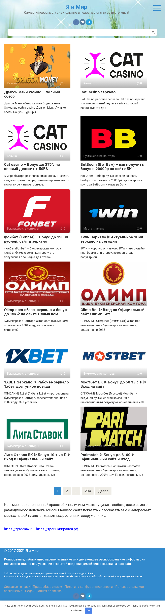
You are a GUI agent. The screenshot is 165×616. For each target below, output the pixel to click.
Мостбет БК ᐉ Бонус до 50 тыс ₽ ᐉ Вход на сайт (113, 384)
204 (88, 491)
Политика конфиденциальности (89, 587)
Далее (103, 491)
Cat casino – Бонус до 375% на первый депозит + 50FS (32, 166)
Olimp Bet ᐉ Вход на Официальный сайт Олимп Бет (112, 311)
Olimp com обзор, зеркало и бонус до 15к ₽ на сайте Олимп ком (35, 311)
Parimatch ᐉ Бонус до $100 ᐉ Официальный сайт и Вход (107, 456)
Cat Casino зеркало (98, 92)
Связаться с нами (17, 587)
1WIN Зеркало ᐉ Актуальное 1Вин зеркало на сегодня (111, 239)
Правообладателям (47, 587)
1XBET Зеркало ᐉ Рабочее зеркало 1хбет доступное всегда (36, 384)
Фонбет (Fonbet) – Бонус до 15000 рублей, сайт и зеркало (36, 239)
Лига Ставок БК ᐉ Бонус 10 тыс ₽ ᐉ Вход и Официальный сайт (37, 456)
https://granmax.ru (19, 529)
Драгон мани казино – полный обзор (32, 94)
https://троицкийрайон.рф (57, 529)
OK (88, 610)
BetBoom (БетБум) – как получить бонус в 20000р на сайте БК (112, 166)
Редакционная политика (43, 591)
